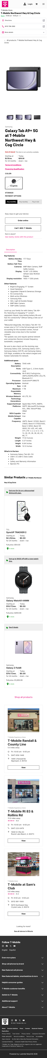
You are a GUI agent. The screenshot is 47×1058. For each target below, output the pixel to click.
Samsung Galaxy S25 (12, 349)
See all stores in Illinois (23, 931)
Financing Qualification (14, 169)
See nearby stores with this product (19, 237)
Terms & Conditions (13, 165)
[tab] (10, 249)
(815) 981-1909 (17, 901)
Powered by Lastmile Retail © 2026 (23, 1054)
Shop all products (23, 697)
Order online (23, 220)
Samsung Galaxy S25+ (31, 349)
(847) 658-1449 (17, 755)
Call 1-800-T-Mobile (23, 228)
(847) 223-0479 (17, 828)
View (23, 767)
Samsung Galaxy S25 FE (14, 351)
